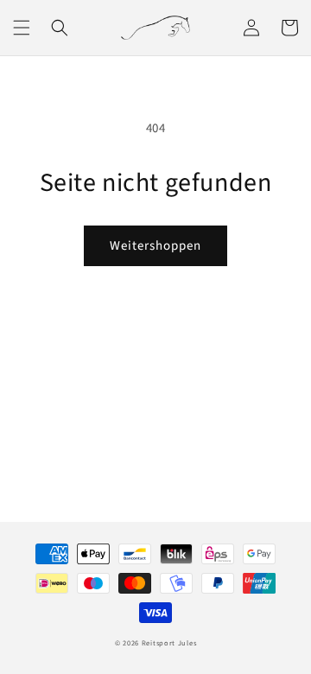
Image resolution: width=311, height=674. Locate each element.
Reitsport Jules (169, 643)
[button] (22, 28)
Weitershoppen (155, 246)
